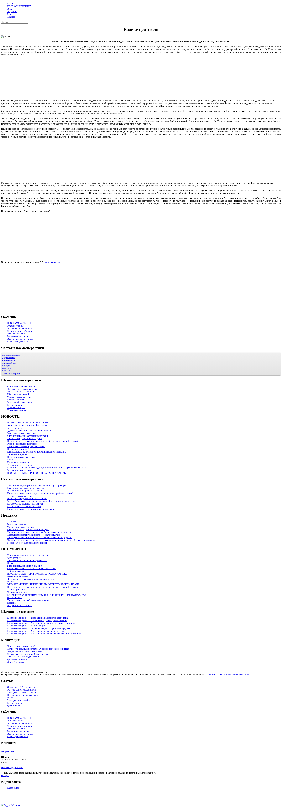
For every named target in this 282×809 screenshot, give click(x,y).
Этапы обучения (15, 325)
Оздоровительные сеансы (20, 339)
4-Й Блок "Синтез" (9, 371)
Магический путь (16, 407)
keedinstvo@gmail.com (12, 767)
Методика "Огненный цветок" (22, 692)
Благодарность (14, 703)
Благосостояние (15, 405)
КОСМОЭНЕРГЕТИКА (19, 6)
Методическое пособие (18, 700)
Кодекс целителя (15, 399)
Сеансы (11, 17)
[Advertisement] (141, 78)
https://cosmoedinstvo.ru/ (237, 674)
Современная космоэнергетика (22, 389)
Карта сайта (13, 788)
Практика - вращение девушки (22, 695)
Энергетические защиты (11, 355)
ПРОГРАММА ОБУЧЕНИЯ (21, 323)
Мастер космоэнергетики (19, 397)
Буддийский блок (8, 358)
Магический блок (8, 360)
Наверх (5, 775)
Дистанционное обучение (20, 331)
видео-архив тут (53, 262)
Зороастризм (6, 368)
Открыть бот (7, 751)
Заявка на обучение (16, 333)
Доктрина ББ (13, 705)
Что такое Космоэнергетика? (21, 386)
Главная (11, 3)
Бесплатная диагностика (19, 336)
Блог (9, 14)
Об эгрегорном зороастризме (21, 689)
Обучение (12, 11)
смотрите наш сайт (216, 674)
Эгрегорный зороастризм (19, 402)
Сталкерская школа (16, 410)
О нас (10, 9)
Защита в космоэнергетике (20, 391)
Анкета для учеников (17, 341)
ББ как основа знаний (18, 394)
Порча (10, 697)
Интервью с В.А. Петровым (21, 687)
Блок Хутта (6, 366)
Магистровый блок (9, 363)
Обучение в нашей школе (19, 328)
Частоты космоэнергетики (11, 373)
